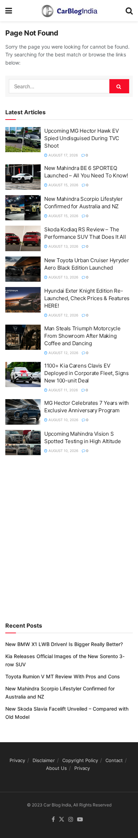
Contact (114, 760)
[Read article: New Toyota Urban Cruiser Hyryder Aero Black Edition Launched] (23, 269)
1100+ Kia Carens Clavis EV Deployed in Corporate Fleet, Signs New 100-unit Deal (86, 373)
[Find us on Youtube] (80, 819)
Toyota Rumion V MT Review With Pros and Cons (62, 676)
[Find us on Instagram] (70, 819)
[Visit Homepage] (69, 11)
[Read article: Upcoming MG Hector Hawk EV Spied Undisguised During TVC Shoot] (23, 140)
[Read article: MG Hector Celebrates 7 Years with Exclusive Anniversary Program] (23, 412)
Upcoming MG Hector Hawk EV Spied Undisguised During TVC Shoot (81, 138)
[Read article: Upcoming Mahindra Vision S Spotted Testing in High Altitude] (23, 443)
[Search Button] (129, 10)
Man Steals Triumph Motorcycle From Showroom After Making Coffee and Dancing (82, 336)
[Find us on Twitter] (61, 819)
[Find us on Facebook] (53, 819)
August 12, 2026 (62, 315)
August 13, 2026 (62, 246)
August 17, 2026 (62, 155)
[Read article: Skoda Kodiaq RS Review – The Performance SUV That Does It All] (23, 238)
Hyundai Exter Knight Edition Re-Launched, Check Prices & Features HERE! (87, 298)
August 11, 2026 (62, 390)
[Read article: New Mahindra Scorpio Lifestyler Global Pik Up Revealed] (23, 208)
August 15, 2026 (62, 185)
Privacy (17, 760)
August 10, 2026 (62, 420)
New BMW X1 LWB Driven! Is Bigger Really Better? (64, 644)
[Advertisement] (69, 537)
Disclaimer (44, 760)
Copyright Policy (80, 760)
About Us (56, 768)
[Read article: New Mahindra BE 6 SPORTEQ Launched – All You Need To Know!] (23, 177)
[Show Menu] (8, 10)
